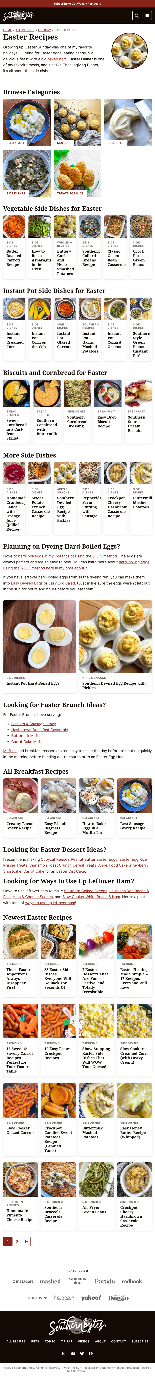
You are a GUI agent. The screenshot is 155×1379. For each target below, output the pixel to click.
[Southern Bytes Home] (18, 15)
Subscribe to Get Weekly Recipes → (77, 3)
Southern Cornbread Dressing (77, 421)
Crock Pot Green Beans (139, 258)
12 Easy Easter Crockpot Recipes (57, 1053)
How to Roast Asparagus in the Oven (41, 260)
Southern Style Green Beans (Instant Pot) (141, 344)
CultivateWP (79, 1371)
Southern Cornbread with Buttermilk (47, 427)
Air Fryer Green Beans (94, 1209)
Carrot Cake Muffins (29, 741)
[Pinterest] (90, 1353)
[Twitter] (82, 1353)
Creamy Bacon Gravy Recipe (20, 825)
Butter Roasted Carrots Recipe (13, 258)
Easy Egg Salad (61, 583)
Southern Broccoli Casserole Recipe (53, 1214)
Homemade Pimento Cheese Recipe (20, 1215)
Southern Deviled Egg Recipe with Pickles (65, 509)
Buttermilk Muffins (27, 735)
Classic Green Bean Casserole (117, 258)
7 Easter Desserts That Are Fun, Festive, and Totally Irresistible (95, 980)
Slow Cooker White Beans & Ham (91, 896)
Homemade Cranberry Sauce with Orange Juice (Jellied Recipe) (17, 513)
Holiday (44, 30)
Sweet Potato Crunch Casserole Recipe (41, 506)
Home (7, 30)
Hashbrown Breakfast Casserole (39, 729)
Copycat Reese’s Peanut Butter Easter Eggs (79, 859)
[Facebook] (73, 1353)
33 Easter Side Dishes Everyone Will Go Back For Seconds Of (57, 978)
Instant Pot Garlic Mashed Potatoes (90, 342)
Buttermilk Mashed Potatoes (143, 502)
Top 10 (50, 1341)
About (100, 1341)
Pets (35, 1341)
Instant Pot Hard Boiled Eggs (32, 683)
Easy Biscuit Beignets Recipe (55, 828)
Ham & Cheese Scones (33, 896)
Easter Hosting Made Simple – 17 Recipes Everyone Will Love (134, 978)
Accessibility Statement (98, 1367)
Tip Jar (66, 1341)
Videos (83, 1341)
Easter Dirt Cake (70, 871)
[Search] (136, 15)
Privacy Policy (70, 1367)
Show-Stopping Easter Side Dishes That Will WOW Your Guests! (96, 1057)
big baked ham (54, 59)
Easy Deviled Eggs (27, 583)
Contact (118, 1341)
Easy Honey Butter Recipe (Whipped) (133, 1132)
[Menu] (147, 15)
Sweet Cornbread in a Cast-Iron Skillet (16, 429)
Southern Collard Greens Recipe (91, 258)
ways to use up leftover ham (50, 902)
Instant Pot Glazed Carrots (64, 340)
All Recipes (25, 30)
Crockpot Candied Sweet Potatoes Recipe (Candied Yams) (58, 1139)
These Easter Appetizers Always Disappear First (18, 978)
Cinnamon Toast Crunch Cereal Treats (62, 865)
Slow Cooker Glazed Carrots (20, 1130)
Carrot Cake (33, 871)
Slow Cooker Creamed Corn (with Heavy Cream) (134, 1055)
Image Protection (127, 1367)
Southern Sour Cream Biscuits (136, 424)
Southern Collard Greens (85, 891)
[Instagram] (64, 1353)
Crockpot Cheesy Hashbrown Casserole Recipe (118, 506)
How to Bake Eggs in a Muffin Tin (94, 828)
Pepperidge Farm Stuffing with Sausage (93, 506)
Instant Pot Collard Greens (114, 340)
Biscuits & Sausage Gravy (33, 724)
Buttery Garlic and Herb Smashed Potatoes (65, 262)
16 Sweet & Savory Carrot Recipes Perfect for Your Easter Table (19, 1059)
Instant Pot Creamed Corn (15, 340)
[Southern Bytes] (77, 1334)
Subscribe (140, 1341)
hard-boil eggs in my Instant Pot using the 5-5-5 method (67, 556)
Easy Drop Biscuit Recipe (107, 421)
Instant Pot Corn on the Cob (39, 340)
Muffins (10, 750)
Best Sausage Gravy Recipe (133, 825)
